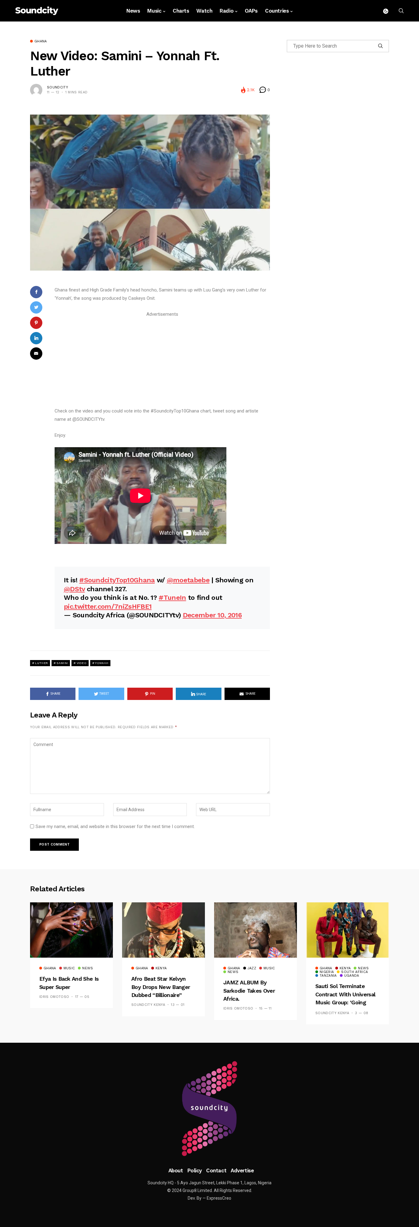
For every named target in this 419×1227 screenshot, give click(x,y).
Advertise (242, 1170)
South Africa (354, 972)
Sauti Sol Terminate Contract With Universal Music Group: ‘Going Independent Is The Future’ (345, 1002)
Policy (194, 1170)
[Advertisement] (162, 361)
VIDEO (82, 663)
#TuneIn (172, 597)
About (175, 1170)
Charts (181, 11)
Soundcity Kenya (148, 1005)
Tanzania (328, 975)
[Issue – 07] (209, 1108)
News (133, 11)
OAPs (251, 11)
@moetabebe (188, 580)
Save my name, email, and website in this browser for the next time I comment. (115, 826)
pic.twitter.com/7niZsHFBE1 (108, 606)
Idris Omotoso (54, 997)
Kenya (161, 968)
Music (154, 11)
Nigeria (327, 972)
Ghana (40, 41)
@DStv (74, 589)
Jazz (252, 968)
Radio (226, 11)
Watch (204, 11)
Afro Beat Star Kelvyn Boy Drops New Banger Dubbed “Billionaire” (160, 986)
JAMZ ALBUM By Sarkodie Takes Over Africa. (249, 990)
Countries (277, 11)
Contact (216, 1170)
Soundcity (57, 87)
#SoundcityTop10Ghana (117, 580)
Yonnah (101, 663)
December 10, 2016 (212, 615)
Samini (62, 663)
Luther (41, 663)
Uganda (351, 975)
